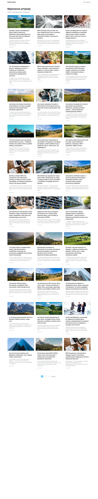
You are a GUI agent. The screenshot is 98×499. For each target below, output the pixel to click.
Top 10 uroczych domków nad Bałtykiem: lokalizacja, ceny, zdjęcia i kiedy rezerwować (20, 355)
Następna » (53, 376)
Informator (11, 2)
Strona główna (87, 2)
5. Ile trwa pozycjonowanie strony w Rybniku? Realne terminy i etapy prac (20, 319)
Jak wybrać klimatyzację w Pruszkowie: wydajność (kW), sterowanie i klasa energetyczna (19, 285)
